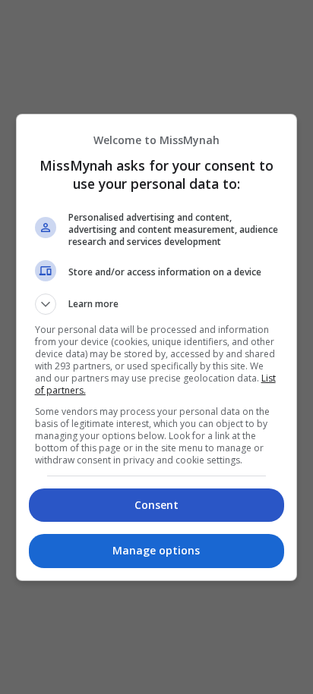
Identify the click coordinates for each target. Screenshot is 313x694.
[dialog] (157, 347)
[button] (157, 304)
